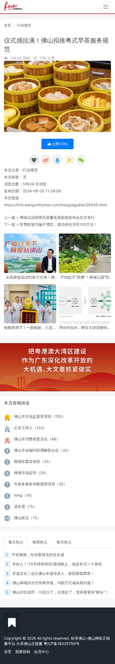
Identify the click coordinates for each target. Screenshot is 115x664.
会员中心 (41, 651)
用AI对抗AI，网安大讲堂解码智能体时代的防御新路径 (85, 327)
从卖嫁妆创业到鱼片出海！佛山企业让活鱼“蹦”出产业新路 (30, 277)
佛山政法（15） (27, 517)
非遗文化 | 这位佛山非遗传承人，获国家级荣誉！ (53, 573)
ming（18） (24, 495)
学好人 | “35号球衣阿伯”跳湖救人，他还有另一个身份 (57, 564)
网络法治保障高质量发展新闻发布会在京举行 (57, 217)
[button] (8, 367)
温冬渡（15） (25, 506)
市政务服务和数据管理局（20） (40, 484)
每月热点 (63, 542)
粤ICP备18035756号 (61, 643)
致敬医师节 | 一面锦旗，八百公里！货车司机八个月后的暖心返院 (30, 327)
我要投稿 (22, 651)
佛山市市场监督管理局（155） (40, 416)
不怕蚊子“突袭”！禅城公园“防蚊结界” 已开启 (84, 277)
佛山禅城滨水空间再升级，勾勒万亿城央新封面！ (53, 582)
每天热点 (15, 542)
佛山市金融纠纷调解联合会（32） (42, 450)
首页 (7, 25)
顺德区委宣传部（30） (33, 461)
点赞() (59, 144)
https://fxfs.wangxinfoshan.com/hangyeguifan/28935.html (55, 204)
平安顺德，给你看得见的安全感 (38, 554)
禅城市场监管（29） (31, 472)
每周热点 (39, 542)
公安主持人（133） (30, 427)
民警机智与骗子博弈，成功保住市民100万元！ (59, 224)
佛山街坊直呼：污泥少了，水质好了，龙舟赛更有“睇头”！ (60, 592)
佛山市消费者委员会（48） (37, 439)
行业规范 (24, 25)
